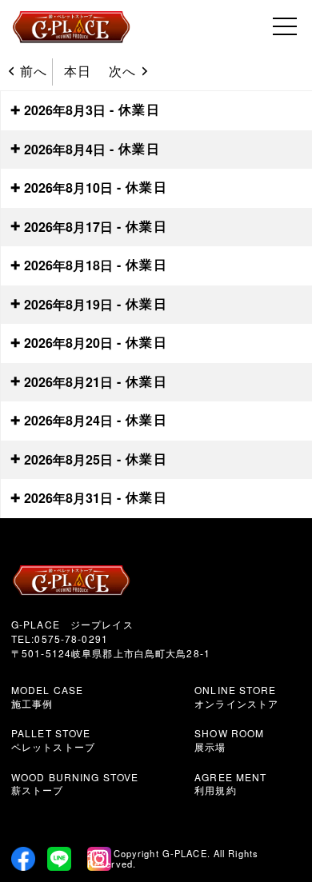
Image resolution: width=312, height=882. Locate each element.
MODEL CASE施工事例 (47, 696)
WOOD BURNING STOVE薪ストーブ (74, 783)
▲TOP (246, 816)
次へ (122, 71)
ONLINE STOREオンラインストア (236, 696)
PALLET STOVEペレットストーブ (53, 739)
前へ (33, 71)
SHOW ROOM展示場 (229, 739)
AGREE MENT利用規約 (230, 783)
